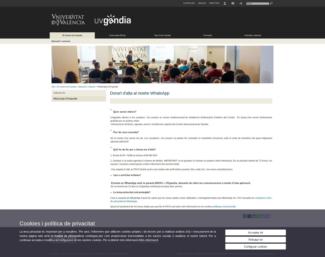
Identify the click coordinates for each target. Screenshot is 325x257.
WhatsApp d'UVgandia (65, 98)
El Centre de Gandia (72, 35)
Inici (53, 87)
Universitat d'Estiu (117, 35)
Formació (207, 35)
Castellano (189, 3)
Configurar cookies (255, 246)
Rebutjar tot (255, 239)
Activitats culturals (253, 35)
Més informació (148, 240)
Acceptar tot (255, 232)
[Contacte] (233, 3)
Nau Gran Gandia (162, 35)
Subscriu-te (59, 93)
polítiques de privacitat (224, 206)
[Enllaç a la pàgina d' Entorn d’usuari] (225, 3)
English (202, 3)
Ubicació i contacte (60, 41)
